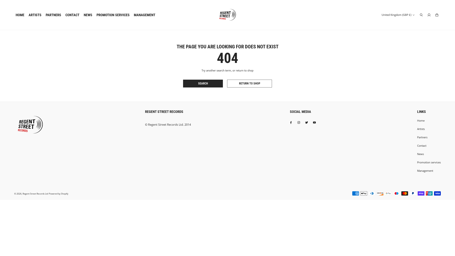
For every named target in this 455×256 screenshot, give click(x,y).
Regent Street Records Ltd (35, 193)
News (420, 154)
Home (421, 120)
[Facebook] (291, 122)
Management (425, 171)
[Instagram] (299, 122)
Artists (421, 129)
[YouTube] (314, 122)
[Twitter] (307, 122)
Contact (421, 146)
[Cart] (437, 15)
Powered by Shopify (58, 193)
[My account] (429, 15)
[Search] (421, 15)
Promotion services (429, 162)
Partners (422, 137)
